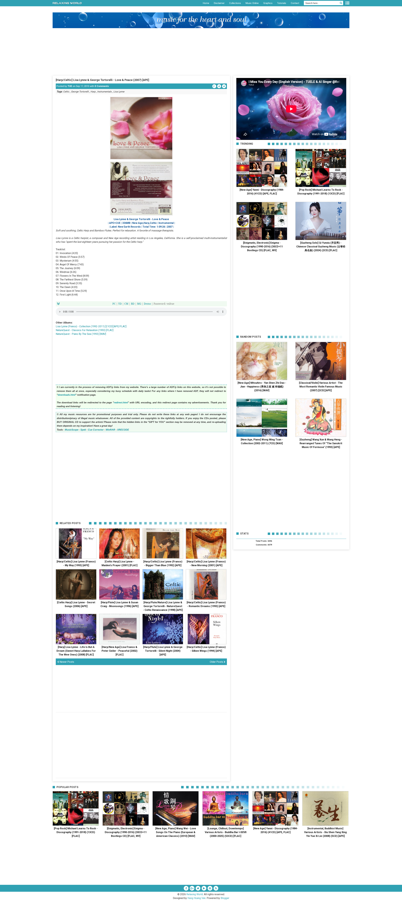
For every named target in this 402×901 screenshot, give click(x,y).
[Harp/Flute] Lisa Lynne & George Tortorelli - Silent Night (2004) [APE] (162, 651)
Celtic (66, 91)
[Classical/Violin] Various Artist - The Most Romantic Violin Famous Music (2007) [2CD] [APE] (321, 386)
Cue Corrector (96, 429)
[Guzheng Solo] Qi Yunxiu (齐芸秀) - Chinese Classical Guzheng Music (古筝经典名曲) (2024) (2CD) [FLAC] (320, 246)
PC (114, 303)
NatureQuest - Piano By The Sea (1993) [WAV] (81, 333)
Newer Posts (66, 661)
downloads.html (66, 394)
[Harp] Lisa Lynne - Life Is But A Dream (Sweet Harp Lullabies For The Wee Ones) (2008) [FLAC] (76, 651)
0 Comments (102, 86)
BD (132, 303)
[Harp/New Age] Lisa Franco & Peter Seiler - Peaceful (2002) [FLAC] (119, 651)
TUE (70, 86)
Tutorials (281, 3)
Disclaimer (219, 3)
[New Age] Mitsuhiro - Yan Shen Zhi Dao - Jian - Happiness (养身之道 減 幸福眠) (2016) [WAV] (262, 386)
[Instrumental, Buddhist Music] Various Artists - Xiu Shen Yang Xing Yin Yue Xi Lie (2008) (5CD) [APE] (325, 832)
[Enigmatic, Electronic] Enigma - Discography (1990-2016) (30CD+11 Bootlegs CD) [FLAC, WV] (262, 246)
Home (206, 3)
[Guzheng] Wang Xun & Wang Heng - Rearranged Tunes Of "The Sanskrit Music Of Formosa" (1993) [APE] (321, 443)
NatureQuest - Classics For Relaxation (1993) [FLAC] (84, 330)
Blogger (225, 898)
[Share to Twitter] (224, 86)
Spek (83, 429)
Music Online (252, 3)
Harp (92, 91)
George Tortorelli (80, 91)
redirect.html (121, 402)
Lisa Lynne (118, 91)
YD (120, 303)
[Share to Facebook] (214, 86)
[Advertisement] (201, 52)
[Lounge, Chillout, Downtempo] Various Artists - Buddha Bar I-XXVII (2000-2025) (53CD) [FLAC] (225, 832)
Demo (147, 303)
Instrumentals (104, 91)
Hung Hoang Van (196, 898)
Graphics (267, 3)
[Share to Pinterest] (219, 86)
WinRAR (110, 429)
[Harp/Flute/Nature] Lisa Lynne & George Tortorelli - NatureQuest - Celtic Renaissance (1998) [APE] (163, 606)
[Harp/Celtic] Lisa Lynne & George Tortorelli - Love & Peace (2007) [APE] (102, 80)
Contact (295, 3)
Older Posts (217, 661)
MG (139, 303)
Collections (235, 3)
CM (126, 303)
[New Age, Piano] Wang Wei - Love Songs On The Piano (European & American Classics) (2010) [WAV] (175, 832)
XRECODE (123, 429)
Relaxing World (194, 894)
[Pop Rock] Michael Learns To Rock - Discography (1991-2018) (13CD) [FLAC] (76, 832)
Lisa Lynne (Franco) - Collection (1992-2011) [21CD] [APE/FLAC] (91, 326)
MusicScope (71, 429)
